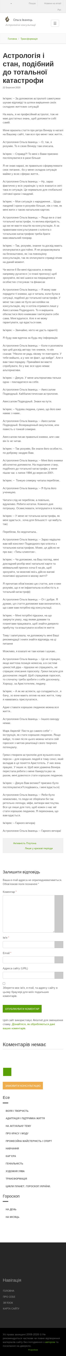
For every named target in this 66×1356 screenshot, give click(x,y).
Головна (12, 38)
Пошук (32, 3)
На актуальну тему (18, 1126)
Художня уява (15, 1171)
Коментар (9, 892)
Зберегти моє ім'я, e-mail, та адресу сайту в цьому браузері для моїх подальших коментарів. (30, 992)
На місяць (12, 1217)
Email (6, 953)
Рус (59, 9)
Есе (6, 1097)
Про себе (9, 1296)
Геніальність (14, 1163)
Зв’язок (8, 1302)
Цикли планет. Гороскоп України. (28, 1186)
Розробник (33, 1349)
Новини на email (52, 3)
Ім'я (5, 937)
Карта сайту (11, 1308)
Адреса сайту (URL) (15, 968)
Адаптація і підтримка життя (25, 1118)
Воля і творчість (17, 1110)
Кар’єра (11, 1156)
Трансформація (29, 38)
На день (11, 1209)
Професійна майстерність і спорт (29, 1141)
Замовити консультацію (23, 1085)
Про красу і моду (17, 1133)
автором (50, 1342)
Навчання (12, 1148)
